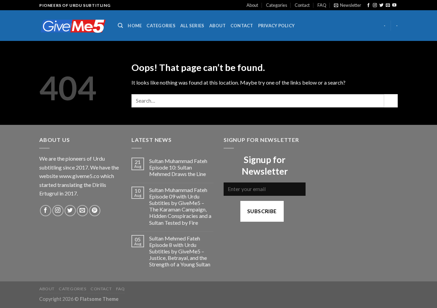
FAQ (322, 5)
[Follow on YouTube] (394, 5)
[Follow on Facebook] (368, 5)
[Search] (120, 25)
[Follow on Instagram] (375, 5)
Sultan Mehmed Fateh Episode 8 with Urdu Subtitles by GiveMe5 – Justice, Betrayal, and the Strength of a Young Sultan (179, 251)
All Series (192, 25)
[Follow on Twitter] (381, 5)
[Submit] (391, 100)
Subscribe (262, 211)
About (252, 5)
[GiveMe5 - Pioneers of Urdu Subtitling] (73, 25)
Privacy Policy (276, 25)
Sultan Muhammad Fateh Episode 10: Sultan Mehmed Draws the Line (178, 167)
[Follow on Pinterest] (94, 210)
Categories (276, 5)
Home (135, 25)
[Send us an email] (388, 5)
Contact (302, 5)
